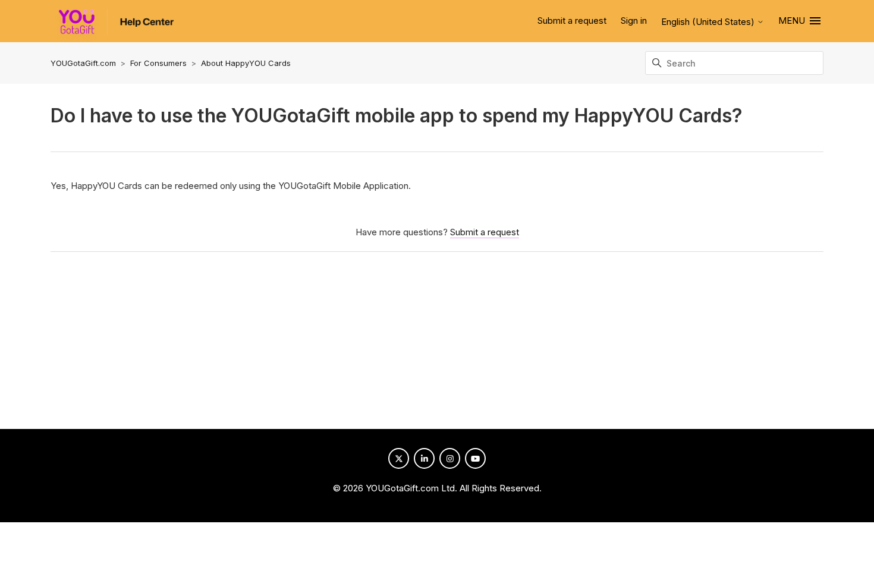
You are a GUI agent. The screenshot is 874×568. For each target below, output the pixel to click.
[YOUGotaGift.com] (112, 26)
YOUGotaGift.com (83, 63)
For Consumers (158, 63)
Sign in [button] (634, 20)
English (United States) (709, 22)
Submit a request (571, 20)
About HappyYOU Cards (246, 63)
